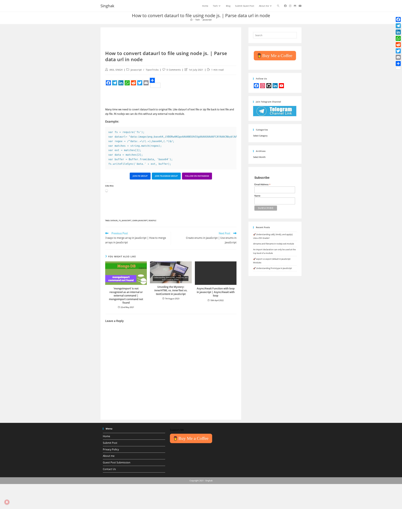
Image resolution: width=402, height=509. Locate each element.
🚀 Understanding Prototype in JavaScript (272, 268)
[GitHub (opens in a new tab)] (295, 6)
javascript (126, 220)
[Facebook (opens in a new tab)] (285, 6)
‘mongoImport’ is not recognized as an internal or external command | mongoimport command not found (126, 295)
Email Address (262, 184)
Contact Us (109, 469)
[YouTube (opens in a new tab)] (300, 6)
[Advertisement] (162, 40)
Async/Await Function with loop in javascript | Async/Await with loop (216, 292)
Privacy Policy (111, 449)
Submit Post (110, 443)
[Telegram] (398, 26)
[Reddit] (398, 44)
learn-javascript (140, 220)
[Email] (398, 57)
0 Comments (174, 69)
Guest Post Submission (116, 462)
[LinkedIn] (398, 32)
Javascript (207, 19)
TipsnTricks (152, 69)
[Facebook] (398, 19)
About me (108, 456)
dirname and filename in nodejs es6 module (273, 243)
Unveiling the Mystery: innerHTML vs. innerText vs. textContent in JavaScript (170, 290)
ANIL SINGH (116, 69)
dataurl (114, 220)
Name (257, 195)
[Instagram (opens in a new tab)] (290, 6)
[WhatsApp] (398, 38)
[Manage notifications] (6, 502)
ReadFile (152, 220)
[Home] (191, 19)
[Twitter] (398, 51)
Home (106, 436)
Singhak (107, 5)
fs (120, 220)
